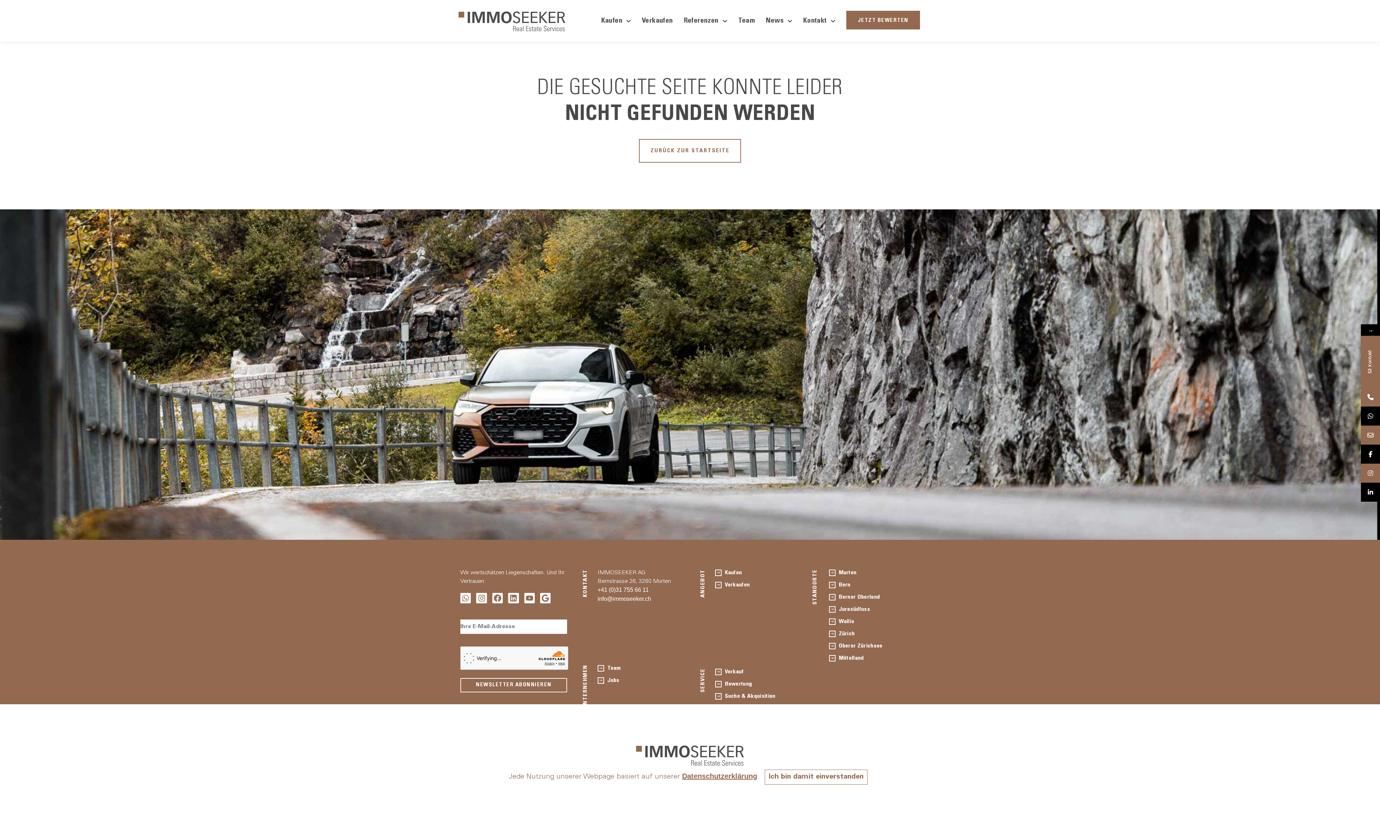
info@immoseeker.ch (624, 599)
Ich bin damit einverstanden (816, 777)
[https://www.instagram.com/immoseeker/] (1370, 473)
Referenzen (701, 21)
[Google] (545, 598)
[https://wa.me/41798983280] (1370, 416)
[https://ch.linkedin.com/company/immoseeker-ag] (1370, 492)
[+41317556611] (1370, 397)
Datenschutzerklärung (719, 776)
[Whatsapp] (465, 598)
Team (746, 21)
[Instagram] (481, 598)
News (775, 21)
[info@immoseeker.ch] (1370, 435)
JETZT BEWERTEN (883, 20)
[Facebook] (497, 598)
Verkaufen (657, 21)
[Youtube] (529, 598)
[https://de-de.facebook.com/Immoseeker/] (1370, 454)
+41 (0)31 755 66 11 (623, 590)
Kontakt (815, 21)
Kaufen (611, 21)
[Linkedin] (513, 598)
